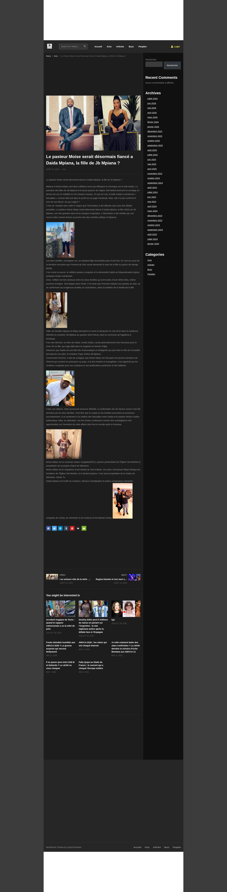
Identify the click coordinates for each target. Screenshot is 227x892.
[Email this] (84, 528)
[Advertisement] (113, 20)
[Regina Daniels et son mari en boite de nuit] (118, 579)
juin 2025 (151, 159)
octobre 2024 (153, 178)
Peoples (142, 46)
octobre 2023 (153, 225)
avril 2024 (152, 206)
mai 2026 (151, 108)
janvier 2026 (153, 127)
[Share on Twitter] (54, 528)
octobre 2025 (153, 141)
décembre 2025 (154, 131)
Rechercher (150, 59)
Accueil (98, 46)
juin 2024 (151, 197)
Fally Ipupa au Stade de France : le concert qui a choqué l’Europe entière (91, 665)
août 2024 (152, 187)
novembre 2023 (154, 220)
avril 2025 (152, 169)
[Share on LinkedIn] (60, 528)
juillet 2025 (152, 155)
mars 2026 (152, 117)
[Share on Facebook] (48, 528)
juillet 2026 (152, 98)
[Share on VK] (78, 528)
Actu (109, 46)
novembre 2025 (154, 136)
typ (113, 620)
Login (176, 46)
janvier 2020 (153, 244)
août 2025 (152, 150)
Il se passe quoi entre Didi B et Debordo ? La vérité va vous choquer (60, 665)
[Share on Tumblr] (66, 528)
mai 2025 (151, 164)
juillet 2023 (152, 239)
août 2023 (152, 234)
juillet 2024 (152, 192)
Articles (120, 46)
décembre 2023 (154, 216)
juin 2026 (151, 103)
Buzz (131, 46)
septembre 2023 (155, 230)
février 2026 (153, 122)
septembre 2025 (155, 145)
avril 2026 (152, 113)
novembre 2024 (154, 173)
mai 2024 (151, 201)
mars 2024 (152, 211)
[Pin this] (72, 528)
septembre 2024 (155, 183)
